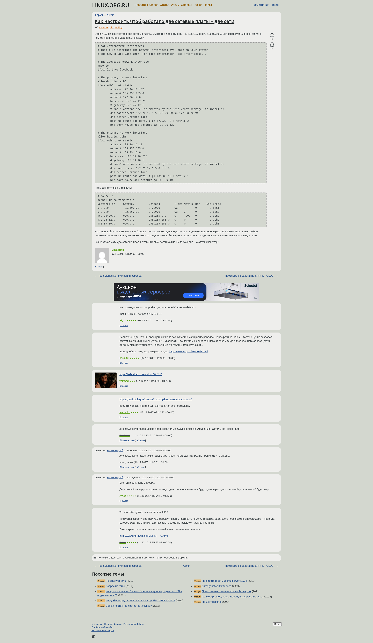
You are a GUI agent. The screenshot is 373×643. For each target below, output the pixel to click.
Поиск (208, 4)
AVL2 (122, 495)
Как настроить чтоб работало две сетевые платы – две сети (164, 21)
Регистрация (261, 4)
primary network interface (216, 586)
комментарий (115, 450)
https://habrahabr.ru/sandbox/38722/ (140, 374)
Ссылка (99, 266)
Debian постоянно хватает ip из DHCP (129, 605)
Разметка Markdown (133, 624)
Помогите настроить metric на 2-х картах (226, 591)
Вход (275, 4)
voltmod (124, 381)
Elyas (122, 320)
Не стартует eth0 (116, 580)
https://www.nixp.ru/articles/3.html (188, 351)
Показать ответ (128, 440)
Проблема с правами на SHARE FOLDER (250, 275)
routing (119, 27)
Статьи (164, 4)
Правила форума (113, 624)
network (103, 27)
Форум (175, 4)
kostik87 (124, 358)
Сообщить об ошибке (102, 627)
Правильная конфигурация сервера (119, 275)
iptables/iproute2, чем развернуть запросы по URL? (233, 596)
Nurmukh (124, 412)
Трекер (197, 4)
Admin (110, 15)
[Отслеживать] (272, 45)
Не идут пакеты (211, 601)
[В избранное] (272, 35)
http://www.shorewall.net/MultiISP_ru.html (143, 535)
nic (111, 27)
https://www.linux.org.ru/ (103, 630)
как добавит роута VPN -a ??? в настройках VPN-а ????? (140, 600)
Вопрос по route (115, 586)
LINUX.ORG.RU (110, 5)
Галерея (152, 4)
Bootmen (124, 435)
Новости (140, 4)
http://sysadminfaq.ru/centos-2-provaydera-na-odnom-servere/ (155, 399)
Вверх (277, 624)
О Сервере (97, 624)
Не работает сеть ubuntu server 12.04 (224, 580)
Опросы (186, 4)
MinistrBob (117, 249)
